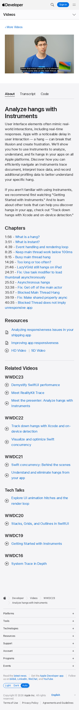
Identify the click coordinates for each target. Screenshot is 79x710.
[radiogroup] (16, 685)
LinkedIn (22, 679)
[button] (52, 5)
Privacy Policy (30, 703)
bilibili (13, 679)
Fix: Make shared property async (42, 297)
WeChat (32, 679)
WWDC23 (49, 598)
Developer (18, 598)
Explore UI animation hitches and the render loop (39, 500)
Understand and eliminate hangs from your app (40, 475)
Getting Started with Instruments (36, 544)
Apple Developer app (51, 675)
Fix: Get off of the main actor (40, 287)
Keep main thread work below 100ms (44, 252)
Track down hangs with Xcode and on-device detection (41, 428)
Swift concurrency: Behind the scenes (40, 465)
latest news (20, 675)
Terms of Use (10, 703)
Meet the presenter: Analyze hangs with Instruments (42, 403)
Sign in (63, 4)
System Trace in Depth (29, 564)
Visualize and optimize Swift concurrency (32, 442)
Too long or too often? (34, 262)
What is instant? (27, 242)
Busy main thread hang (32, 257)
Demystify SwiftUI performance (35, 385)
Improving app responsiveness (35, 343)
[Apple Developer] (12, 5)
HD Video (18, 350)
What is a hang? (27, 237)
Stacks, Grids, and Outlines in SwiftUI (40, 524)
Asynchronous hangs (33, 282)
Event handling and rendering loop (42, 247)
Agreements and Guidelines (58, 703)
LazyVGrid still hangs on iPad (39, 267)
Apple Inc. (29, 695)
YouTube (48, 679)
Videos (9, 14)
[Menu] (74, 5)
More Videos (14, 27)
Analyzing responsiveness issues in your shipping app (42, 332)
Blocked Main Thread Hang (38, 292)
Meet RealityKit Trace (27, 393)
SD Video (38, 350)
